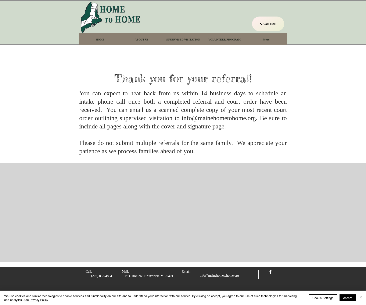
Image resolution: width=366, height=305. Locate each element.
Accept (347, 298)
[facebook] (270, 272)
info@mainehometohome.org (219, 117)
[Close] (360, 298)
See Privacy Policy (36, 300)
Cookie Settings (322, 298)
